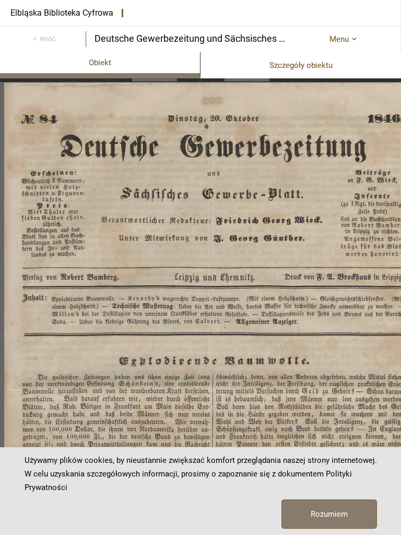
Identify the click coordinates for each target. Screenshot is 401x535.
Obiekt (100, 62)
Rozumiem (329, 514)
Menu (339, 39)
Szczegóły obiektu (301, 65)
